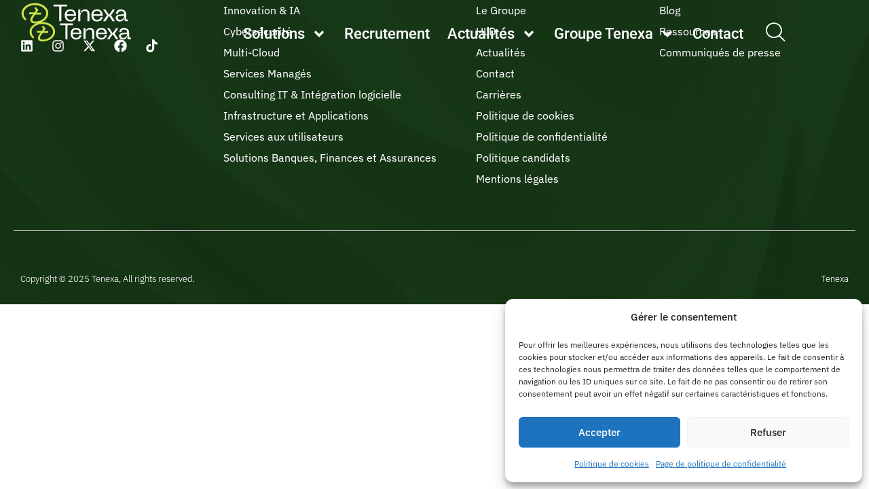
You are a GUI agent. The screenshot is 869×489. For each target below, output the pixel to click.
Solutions (274, 33)
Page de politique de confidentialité (721, 463)
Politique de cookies (611, 463)
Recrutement (387, 33)
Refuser (768, 432)
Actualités (481, 33)
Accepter (599, 432)
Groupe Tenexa (603, 33)
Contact (717, 33)
